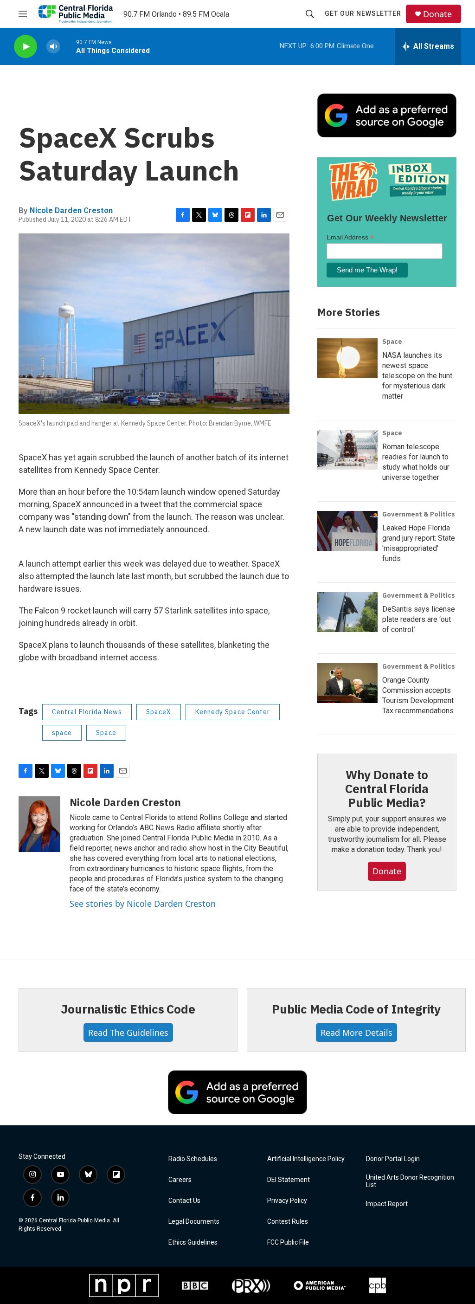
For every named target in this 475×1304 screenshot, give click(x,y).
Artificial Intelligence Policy (306, 1159)
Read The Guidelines (128, 1032)
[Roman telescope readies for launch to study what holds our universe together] (347, 450)
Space (106, 733)
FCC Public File (288, 1242)
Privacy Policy (287, 1200)
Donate (437, 14)
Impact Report (387, 1204)
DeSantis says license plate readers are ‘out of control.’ (418, 619)
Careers (180, 1179)
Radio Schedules (192, 1159)
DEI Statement (288, 1179)
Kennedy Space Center (232, 712)
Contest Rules (287, 1221)
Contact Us (184, 1200)
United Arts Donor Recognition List (410, 1181)
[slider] (68, 46)
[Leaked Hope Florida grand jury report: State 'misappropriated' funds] (347, 531)
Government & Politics (418, 514)
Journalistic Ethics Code (128, 1009)
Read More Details (356, 1032)
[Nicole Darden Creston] (39, 824)
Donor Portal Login (393, 1159)
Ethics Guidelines (193, 1242)
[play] (25, 46)
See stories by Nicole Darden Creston (143, 903)
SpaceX (158, 712)
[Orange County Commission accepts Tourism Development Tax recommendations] (347, 683)
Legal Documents (193, 1221)
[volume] (53, 46)
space (62, 733)
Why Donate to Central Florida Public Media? (387, 788)
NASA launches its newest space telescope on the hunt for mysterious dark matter (417, 375)
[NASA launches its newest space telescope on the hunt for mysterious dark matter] (347, 358)
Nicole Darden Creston (71, 210)
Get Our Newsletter (363, 13)
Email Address (350, 237)
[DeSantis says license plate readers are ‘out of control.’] (347, 612)
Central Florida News (87, 712)
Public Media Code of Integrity (356, 1009)
